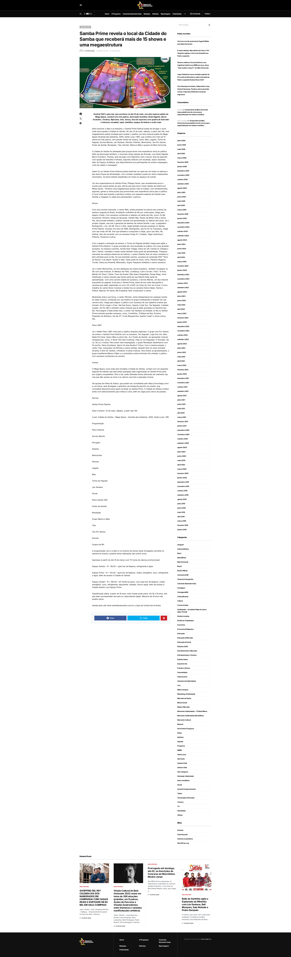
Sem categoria (85, 27)
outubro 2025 (182, 179)
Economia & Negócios (185, 629)
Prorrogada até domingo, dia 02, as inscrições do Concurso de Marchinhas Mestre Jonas (161, 872)
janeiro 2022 (182, 374)
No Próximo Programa (185, 729)
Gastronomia (182, 677)
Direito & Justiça (183, 616)
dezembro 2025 (183, 171)
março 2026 (181, 158)
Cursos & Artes (182, 605)
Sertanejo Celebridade (185, 776)
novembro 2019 (183, 486)
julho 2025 (181, 192)
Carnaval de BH (182, 575)
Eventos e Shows (183, 668)
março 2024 (181, 262)
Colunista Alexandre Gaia (186, 584)
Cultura (180, 601)
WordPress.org (183, 843)
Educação (181, 633)
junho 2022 (181, 352)
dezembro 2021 (183, 378)
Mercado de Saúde (184, 698)
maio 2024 (181, 253)
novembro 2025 (183, 175)
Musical (180, 724)
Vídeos (180, 815)
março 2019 (181, 521)
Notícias (180, 737)
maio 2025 (181, 201)
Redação (122, 946)
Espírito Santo (182, 659)
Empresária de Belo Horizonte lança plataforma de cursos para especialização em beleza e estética (192, 112)
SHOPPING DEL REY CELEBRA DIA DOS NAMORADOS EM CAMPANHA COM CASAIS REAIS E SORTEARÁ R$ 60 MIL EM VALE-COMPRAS (94, 897)
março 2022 (181, 365)
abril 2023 (181, 309)
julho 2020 (181, 452)
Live (178, 685)
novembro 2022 (183, 331)
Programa (181, 746)
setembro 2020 (183, 443)
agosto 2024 (182, 240)
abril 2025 (181, 205)
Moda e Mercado (183, 707)
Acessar (180, 830)
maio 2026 (181, 149)
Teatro (179, 793)
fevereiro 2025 (182, 214)
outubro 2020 (182, 439)
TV (178, 806)
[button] (81, 5)
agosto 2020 (182, 447)
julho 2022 (181, 348)
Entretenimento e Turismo (187, 655)
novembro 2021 (183, 383)
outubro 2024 (182, 231)
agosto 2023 (182, 292)
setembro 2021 (182, 391)
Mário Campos (182, 690)
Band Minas (181, 558)
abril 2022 (181, 361)
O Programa (143, 940)
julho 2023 (181, 296)
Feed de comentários (185, 839)
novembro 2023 (183, 279)
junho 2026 (181, 145)
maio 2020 (181, 460)
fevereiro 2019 (182, 525)
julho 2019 (181, 504)
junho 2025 (181, 197)
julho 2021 (181, 400)
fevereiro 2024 (182, 266)
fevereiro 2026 (182, 162)
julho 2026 (181, 140)
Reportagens (164, 946)
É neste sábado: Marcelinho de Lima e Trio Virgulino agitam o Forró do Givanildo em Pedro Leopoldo (193, 53)
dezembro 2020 (183, 430)
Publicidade (124, 950)
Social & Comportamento (186, 789)
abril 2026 (181, 153)
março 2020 (181, 469)
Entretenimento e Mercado (187, 651)
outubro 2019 (182, 491)
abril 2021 (181, 413)
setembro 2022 (183, 339)
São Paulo (181, 759)
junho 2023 (181, 300)
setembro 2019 (182, 495)
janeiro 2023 (182, 322)
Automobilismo (183, 549)
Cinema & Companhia (185, 579)
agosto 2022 (182, 344)
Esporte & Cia (182, 664)
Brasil (179, 566)
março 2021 (181, 417)
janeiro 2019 (181, 529)
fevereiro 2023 (182, 318)
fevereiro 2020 (182, 473)
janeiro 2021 (181, 426)
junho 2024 (181, 249)
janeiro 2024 (182, 270)
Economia (181, 625)
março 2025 (181, 210)
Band (179, 553)
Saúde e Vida (182, 767)
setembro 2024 (183, 236)
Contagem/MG (182, 592)
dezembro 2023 (183, 274)
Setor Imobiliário (183, 780)
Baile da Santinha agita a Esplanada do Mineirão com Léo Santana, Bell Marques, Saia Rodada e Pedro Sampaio (195, 904)
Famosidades (182, 672)
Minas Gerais (182, 703)
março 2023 (181, 313)
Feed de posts (182, 834)
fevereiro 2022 (182, 370)
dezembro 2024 (183, 223)
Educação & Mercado (185, 638)
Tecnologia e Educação (185, 798)
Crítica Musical (182, 596)
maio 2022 (181, 357)
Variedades (181, 811)
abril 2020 (181, 465)
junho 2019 (181, 508)
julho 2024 (181, 244)
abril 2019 (181, 517)
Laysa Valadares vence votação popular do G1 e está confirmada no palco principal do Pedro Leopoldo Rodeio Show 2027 (193, 77)
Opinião (180, 741)
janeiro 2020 (182, 478)
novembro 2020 (183, 434)
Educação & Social (184, 642)
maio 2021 (181, 408)
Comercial (196, 14)
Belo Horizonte (182, 562)
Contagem (181, 588)
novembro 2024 (183, 227)
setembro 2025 (183, 184)
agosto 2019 (181, 499)
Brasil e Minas (182, 571)
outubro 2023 (182, 283)
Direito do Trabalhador (185, 620)
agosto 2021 (181, 395)
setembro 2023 (183, 287)
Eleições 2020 (182, 646)
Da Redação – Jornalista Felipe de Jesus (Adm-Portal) (191, 611)
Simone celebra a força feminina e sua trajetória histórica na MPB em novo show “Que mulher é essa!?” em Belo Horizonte (193, 65)
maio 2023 (181, 305)
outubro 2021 (182, 387)
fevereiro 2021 (182, 421)
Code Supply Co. (206, 939)
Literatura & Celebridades (186, 681)
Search (209, 25)
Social (179, 785)
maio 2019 (181, 512)
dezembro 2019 (183, 482)
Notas (179, 733)
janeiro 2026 (182, 166)
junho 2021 (181, 404)
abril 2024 (181, 257)
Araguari (180, 545)
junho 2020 (181, 456)
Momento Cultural (184, 720)
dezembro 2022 (183, 326)
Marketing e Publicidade (186, 694)
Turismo (180, 802)
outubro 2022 (182, 335)
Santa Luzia (181, 754)
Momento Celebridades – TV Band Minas (192, 711)
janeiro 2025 (182, 218)
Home (121, 940)
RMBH (179, 750)
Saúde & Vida (182, 763)
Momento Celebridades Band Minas (190, 716)
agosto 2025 (182, 188)
